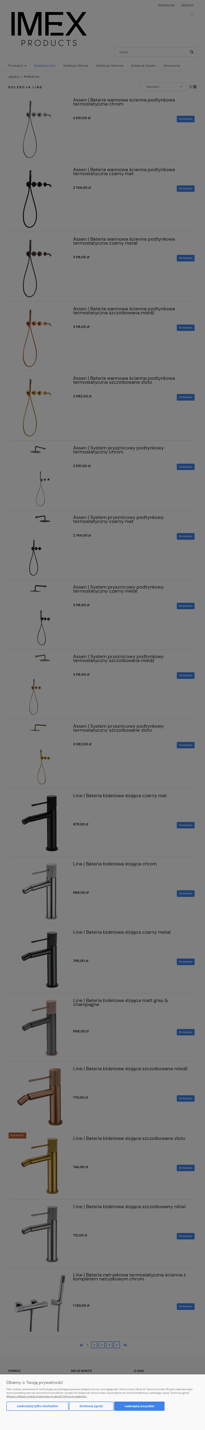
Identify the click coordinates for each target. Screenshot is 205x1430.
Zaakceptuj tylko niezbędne (37, 1406)
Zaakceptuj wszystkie (139, 1406)
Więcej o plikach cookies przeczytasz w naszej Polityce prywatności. (46, 1396)
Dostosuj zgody (91, 1406)
